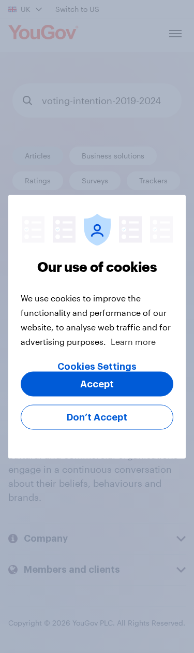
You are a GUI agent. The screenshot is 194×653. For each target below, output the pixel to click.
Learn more (133, 341)
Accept (97, 383)
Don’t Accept (97, 417)
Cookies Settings (97, 366)
